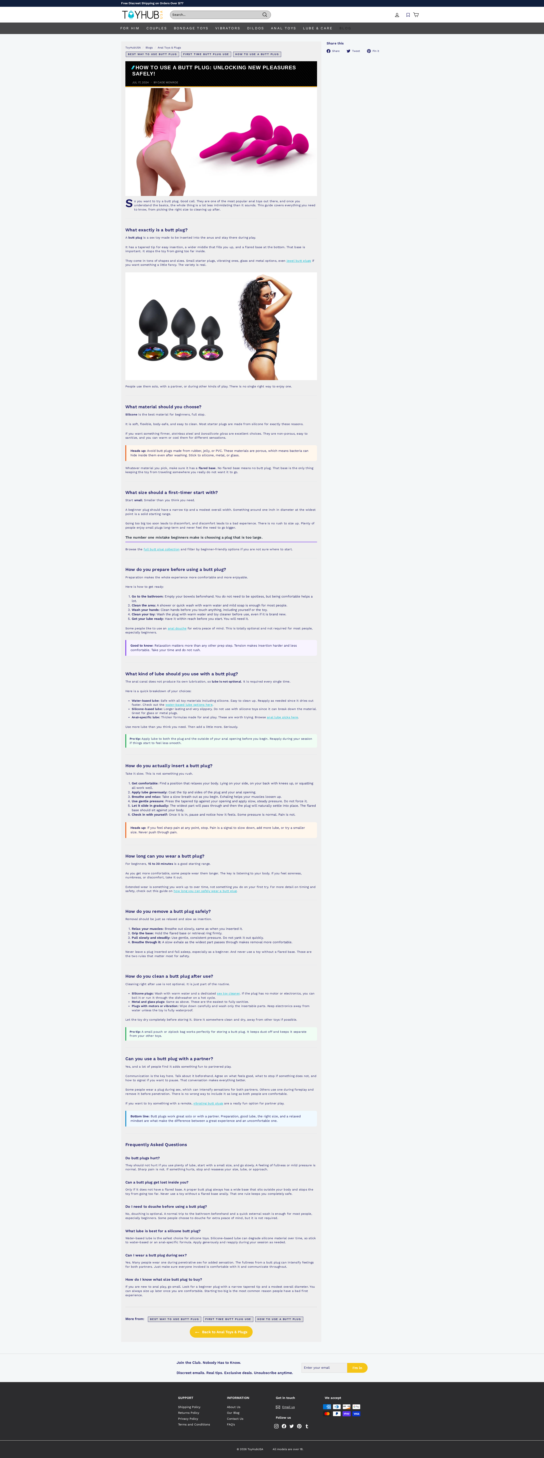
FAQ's (231, 1424)
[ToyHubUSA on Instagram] (276, 1426)
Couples (156, 28)
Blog (345, 28)
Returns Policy (188, 1412)
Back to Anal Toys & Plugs (224, 1332)
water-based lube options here (189, 704)
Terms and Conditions (194, 1424)
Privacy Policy (188, 1418)
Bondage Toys (191, 28)
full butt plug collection (162, 549)
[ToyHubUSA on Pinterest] (299, 1426)
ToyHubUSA (132, 47)
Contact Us (235, 1418)
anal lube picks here (282, 717)
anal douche (177, 628)
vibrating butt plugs (208, 1103)
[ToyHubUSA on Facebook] (284, 1426)
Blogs (149, 47)
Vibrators (227, 28)
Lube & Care (318, 28)
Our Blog (233, 1412)
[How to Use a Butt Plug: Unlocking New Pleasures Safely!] (221, 142)
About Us (233, 1407)
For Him (130, 28)
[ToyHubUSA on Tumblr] (307, 1426)
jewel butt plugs (299, 260)
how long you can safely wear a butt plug (205, 891)
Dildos (255, 28)
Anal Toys (283, 28)
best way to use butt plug (152, 54)
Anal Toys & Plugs (169, 47)
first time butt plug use (206, 54)
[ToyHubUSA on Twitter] (291, 1426)
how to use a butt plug (257, 54)
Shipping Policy (189, 1407)
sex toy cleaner (228, 993)
